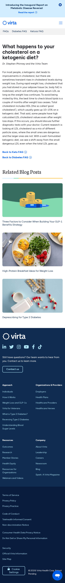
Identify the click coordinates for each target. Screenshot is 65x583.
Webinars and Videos (12, 478)
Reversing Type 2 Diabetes (15, 419)
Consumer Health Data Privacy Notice (21, 532)
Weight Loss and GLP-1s (14, 402)
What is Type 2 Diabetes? (15, 414)
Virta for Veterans (11, 408)
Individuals (7, 391)
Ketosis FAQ (36, 31)
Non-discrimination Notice (15, 525)
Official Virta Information (14, 553)
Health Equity (9, 463)
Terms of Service (10, 495)
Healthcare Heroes (45, 408)
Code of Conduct (10, 514)
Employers (41, 391)
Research (7, 452)
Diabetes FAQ (19, 31)
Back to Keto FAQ (12, 152)
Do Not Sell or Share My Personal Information (24, 538)
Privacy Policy (9, 500)
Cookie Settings (14, 571)
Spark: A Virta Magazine (48, 474)
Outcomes (7, 446)
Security (6, 548)
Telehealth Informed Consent (16, 519)
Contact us (12, 369)
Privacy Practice (10, 506)
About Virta (41, 446)
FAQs (6, 31)
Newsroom (41, 463)
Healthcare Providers (46, 402)
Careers (40, 458)
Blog (38, 469)
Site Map (6, 559)
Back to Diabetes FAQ (15, 157)
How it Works (8, 397)
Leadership (41, 452)
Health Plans (42, 397)
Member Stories (10, 458)
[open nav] (60, 22)
